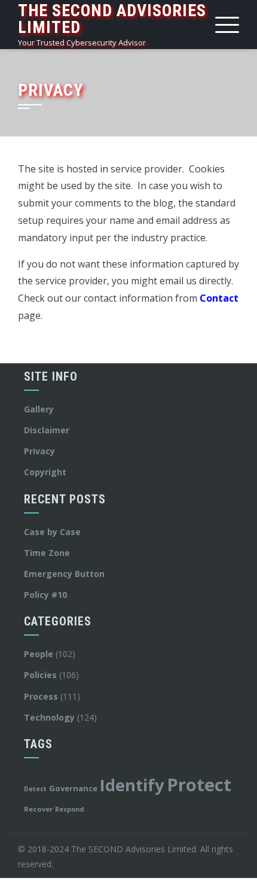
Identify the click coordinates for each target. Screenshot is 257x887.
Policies (40, 675)
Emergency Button (64, 573)
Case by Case (52, 531)
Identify (132, 785)
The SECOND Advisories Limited (112, 19)
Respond (69, 809)
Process (41, 696)
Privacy (39, 451)
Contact (219, 298)
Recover (38, 808)
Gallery (39, 409)
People (38, 654)
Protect (199, 785)
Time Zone (47, 552)
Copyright (45, 472)
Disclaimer (46, 430)
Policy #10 (45, 594)
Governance (73, 788)
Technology (49, 717)
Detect (35, 789)
